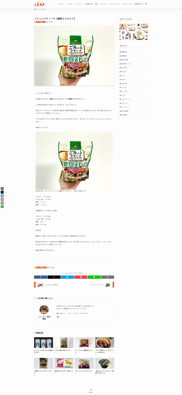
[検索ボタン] (146, 4)
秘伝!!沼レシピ (125, 63)
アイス (123, 75)
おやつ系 (38, 21)
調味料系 (124, 52)
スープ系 (124, 91)
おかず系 (124, 83)
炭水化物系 (124, 111)
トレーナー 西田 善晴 (45, 318)
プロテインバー (126, 99)
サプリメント (125, 107)
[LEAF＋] (39, 4)
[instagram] (58, 317)
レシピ (123, 95)
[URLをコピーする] (107, 277)
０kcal (123, 79)
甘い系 (43, 21)
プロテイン (124, 103)
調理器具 (124, 56)
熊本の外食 (124, 60)
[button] (40, 277)
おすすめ (51, 21)
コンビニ (124, 87)
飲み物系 (124, 115)
